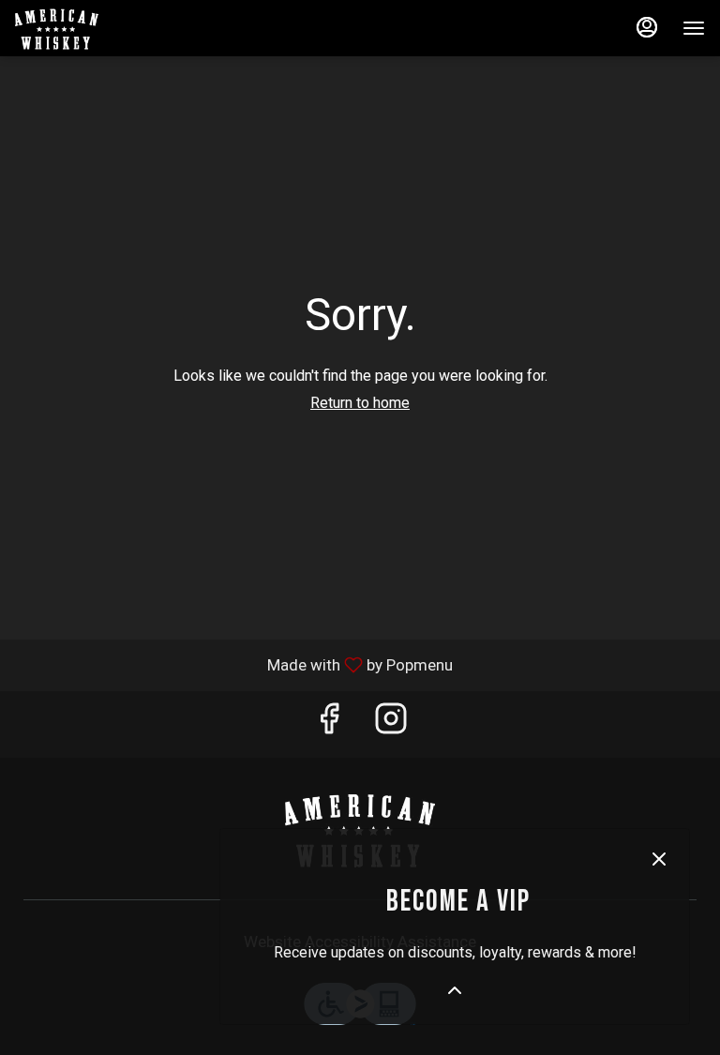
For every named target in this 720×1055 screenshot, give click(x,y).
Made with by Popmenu (233, 664)
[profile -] (647, 27)
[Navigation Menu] (693, 28)
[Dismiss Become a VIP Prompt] (659, 859)
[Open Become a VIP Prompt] (454, 990)
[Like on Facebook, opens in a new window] (329, 724)
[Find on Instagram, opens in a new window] (391, 724)
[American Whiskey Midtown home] (99, 28)
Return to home (360, 403)
